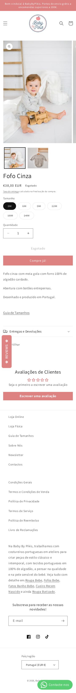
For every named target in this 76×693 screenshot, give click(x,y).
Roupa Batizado (43, 592)
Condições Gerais (20, 482)
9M (41, 207)
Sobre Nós (15, 445)
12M (57, 207)
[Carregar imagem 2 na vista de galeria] (38, 158)
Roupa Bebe (33, 580)
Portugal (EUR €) (36, 665)
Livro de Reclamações (23, 530)
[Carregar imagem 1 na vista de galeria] (14, 158)
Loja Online (16, 417)
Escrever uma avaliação (38, 396)
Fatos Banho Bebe (21, 586)
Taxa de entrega (11, 191)
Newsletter (15, 455)
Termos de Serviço (20, 511)
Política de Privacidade (23, 501)
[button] (5, 23)
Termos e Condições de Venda (28, 492)
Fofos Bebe (51, 580)
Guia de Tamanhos (16, 313)
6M (26, 207)
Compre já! (38, 261)
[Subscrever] (62, 621)
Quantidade (10, 225)
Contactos (15, 464)
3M (12, 207)
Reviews (6, 351)
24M (29, 216)
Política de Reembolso (23, 520)
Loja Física (15, 426)
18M (13, 216)
